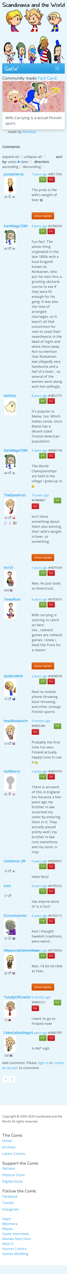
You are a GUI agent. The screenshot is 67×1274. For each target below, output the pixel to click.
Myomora (9, 1223)
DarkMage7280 (16, 226)
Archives (9, 1147)
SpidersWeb (13, 676)
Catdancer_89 (14, 861)
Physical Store (13, 1175)
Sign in (43, 1063)
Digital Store (12, 1181)
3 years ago (39, 568)
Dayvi (6, 1218)
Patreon (8, 1168)
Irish (7, 885)
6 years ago (39, 861)
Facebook (10, 1196)
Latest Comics (13, 1153)
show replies (43, 216)
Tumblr (8, 1203)
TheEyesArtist (15, 495)
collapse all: (33, 156)
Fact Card (47, 78)
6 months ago (41, 997)
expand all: (10, 156)
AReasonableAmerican (21, 950)
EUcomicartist (15, 915)
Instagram (10, 1209)
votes (12, 161)
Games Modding (15, 1253)
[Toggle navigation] (57, 68)
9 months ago (41, 721)
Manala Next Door (16, 1238)
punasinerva (13, 174)
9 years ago (39, 450)
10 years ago (40, 495)
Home (7, 1140)
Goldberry (12, 771)
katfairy (10, 395)
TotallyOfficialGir (17, 997)
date (24, 161)
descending (32, 166)
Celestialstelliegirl (18, 1032)
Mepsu (7, 1228)
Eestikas (29, 131)
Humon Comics (14, 1248)
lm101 (8, 567)
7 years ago (39, 174)
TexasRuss (12, 599)
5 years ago (39, 771)
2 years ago (39, 1033)
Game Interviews (15, 1233)
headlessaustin (16, 720)
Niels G (8, 1243)
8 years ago (39, 226)
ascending (10, 166)
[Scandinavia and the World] (33, 15)
